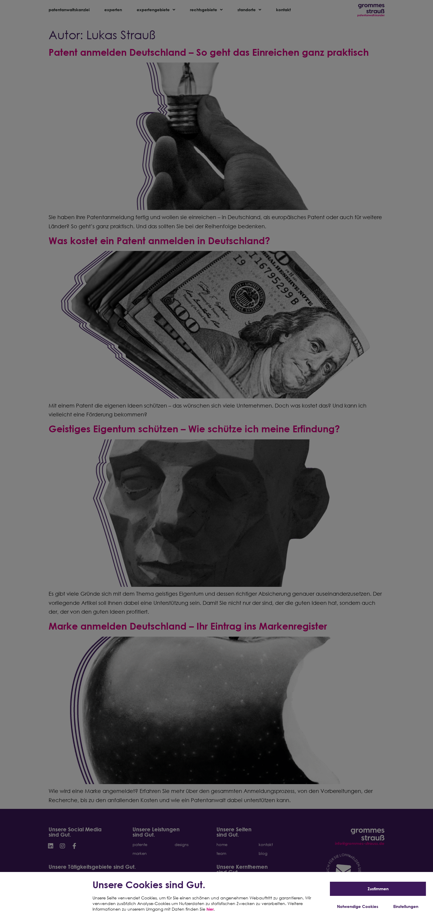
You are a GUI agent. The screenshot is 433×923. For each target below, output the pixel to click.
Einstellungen (405, 906)
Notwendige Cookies (357, 906)
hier (210, 908)
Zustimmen (378, 888)
